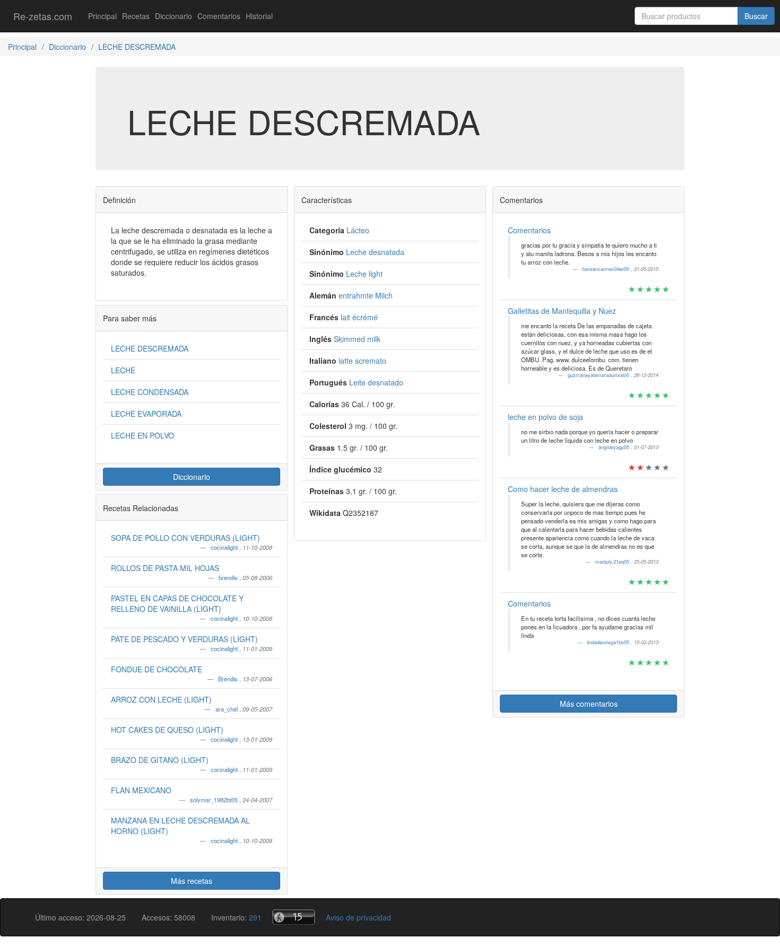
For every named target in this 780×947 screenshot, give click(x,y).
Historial (259, 16)
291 (255, 917)
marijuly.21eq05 (613, 561)
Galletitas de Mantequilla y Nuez (562, 310)
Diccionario (173, 16)
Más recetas (191, 880)
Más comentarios (589, 703)
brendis (229, 577)
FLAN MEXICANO (141, 790)
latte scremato (362, 360)
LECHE (123, 370)
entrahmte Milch (366, 295)
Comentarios (218, 16)
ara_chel (227, 709)
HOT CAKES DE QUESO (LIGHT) (167, 729)
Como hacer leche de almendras (563, 489)
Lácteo (357, 230)
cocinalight (225, 547)
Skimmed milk (357, 339)
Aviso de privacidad (358, 917)
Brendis (228, 678)
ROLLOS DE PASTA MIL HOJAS (165, 568)
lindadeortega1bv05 (609, 642)
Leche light (364, 273)
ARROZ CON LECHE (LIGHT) (161, 699)
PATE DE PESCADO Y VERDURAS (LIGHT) (184, 639)
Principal (102, 16)
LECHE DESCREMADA (149, 348)
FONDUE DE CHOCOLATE (156, 669)
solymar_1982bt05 (214, 799)
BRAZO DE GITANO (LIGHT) (160, 760)
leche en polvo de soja (545, 416)
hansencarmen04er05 (606, 269)
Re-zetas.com (42, 16)
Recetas (136, 16)
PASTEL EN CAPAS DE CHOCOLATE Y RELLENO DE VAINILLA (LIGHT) (177, 603)
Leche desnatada (375, 252)
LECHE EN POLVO (142, 435)
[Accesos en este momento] (294, 917)
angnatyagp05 (615, 447)
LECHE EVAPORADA (146, 413)
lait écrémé (359, 317)
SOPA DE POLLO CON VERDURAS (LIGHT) (185, 537)
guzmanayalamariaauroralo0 (599, 375)
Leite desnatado (376, 382)
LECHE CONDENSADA (149, 392)
